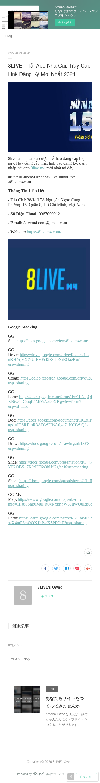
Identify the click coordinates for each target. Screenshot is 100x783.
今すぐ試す (65, 22)
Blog (8, 36)
